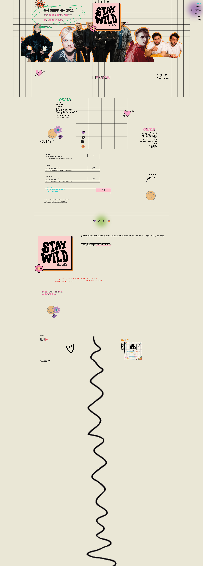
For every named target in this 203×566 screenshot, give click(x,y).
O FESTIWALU (196, 10)
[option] (37, 46)
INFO (199, 16)
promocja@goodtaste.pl (44, 361)
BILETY (198, 7)
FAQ (199, 20)
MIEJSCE (198, 13)
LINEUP (198, 3)
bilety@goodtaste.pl (43, 357)
